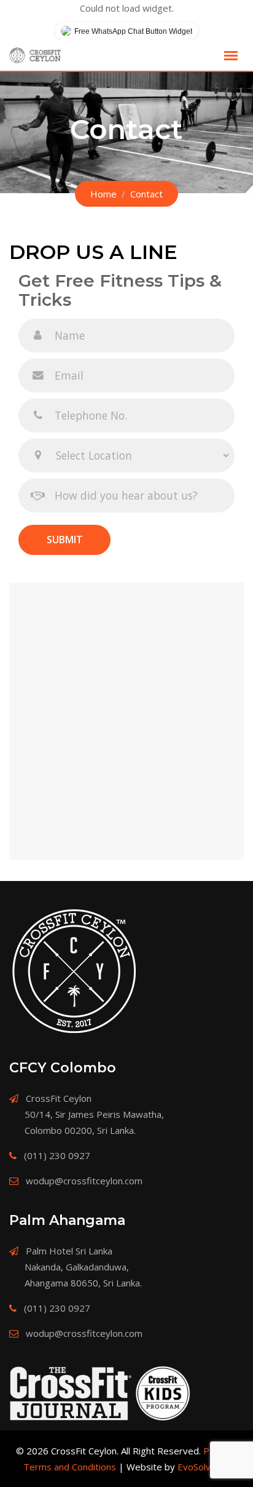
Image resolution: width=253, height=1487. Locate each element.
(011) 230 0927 (57, 1155)
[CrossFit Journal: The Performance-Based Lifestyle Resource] (70, 1393)
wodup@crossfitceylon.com (84, 1180)
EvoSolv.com (203, 1467)
